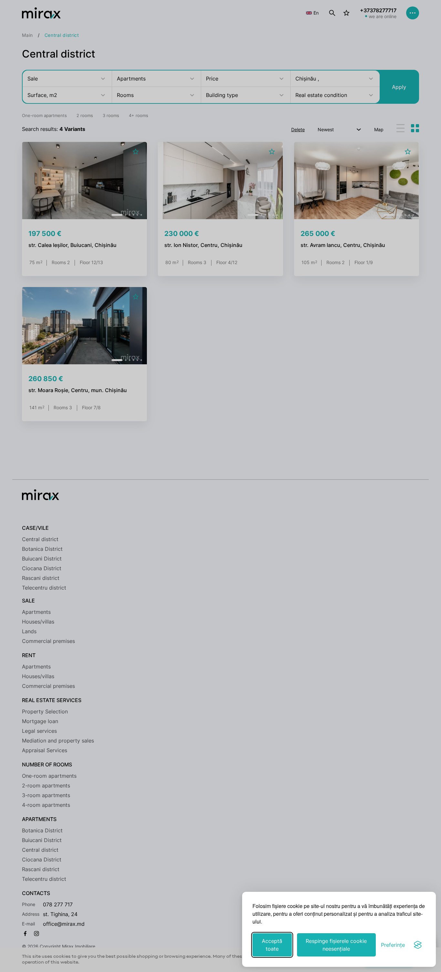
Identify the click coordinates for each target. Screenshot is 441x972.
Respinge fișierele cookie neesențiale (336, 945)
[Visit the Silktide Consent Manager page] (418, 945)
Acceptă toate (272, 945)
